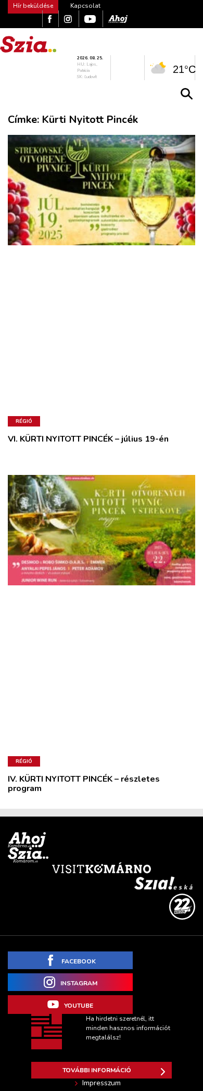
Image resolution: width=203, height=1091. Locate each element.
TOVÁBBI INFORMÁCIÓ (96, 1070)
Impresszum (101, 1083)
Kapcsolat (85, 6)
